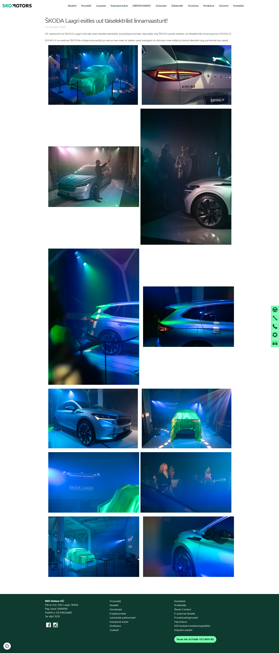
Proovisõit (86, 5)
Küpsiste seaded (183, 630)
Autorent (223, 5)
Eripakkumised (118, 613)
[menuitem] (72, 6)
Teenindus (193, 5)
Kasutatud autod (119, 5)
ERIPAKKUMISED (142, 5)
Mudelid (72, 5)
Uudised (114, 630)
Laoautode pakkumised (122, 617)
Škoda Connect (182, 609)
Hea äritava (180, 621)
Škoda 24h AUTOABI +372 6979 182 (195, 639)
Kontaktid (238, 5)
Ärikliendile (177, 5)
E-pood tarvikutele (184, 613)
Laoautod (101, 5)
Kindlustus (208, 5)
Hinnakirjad (116, 609)
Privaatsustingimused (186, 617)
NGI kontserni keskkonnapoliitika (192, 625)
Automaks (161, 5)
